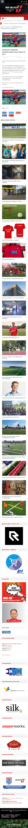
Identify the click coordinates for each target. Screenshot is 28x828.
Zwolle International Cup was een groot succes (13, 477)
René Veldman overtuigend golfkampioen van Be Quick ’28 (13, 161)
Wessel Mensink (13, 801)
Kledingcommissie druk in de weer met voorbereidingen (11, 497)
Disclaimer (17, 814)
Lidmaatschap (14, 815)
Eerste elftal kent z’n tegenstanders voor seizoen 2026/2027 (12, 378)
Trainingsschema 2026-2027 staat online (12, 221)
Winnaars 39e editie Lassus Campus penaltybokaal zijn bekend (11, 437)
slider (7, 108)
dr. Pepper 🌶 (15, 811)
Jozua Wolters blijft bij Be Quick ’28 (10, 337)
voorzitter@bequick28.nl (8, 87)
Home (2, 814)
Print (20, 57)
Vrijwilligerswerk (5, 817)
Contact (13, 817)
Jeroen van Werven (10, 56)
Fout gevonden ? (5, 815)
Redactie (9, 803)
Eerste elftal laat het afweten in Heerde (18, 23)
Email (25, 57)
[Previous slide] (1, 824)
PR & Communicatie (17, 803)
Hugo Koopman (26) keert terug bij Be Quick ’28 (13, 398)
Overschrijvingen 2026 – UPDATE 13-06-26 (12, 517)
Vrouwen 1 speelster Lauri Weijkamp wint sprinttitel (12, 357)
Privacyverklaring (9, 814)
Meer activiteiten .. (6, 655)
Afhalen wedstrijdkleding (8, 259)
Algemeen (5, 57)
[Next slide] (26, 824)
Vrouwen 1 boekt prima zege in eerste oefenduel (11, 181)
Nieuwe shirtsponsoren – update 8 (10, 240)
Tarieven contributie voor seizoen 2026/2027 (13, 297)
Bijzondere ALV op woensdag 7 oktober (12, 643)
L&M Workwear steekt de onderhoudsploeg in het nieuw (13, 140)
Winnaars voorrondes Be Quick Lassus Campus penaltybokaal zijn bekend (13, 457)
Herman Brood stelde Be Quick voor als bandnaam (11, 317)
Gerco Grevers (11, 798)
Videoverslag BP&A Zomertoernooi (10, 417)
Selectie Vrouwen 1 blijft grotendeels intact (12, 278)
